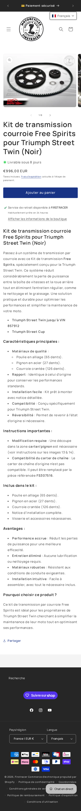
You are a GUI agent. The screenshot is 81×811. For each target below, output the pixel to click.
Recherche (17, 678)
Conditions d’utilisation (42, 801)
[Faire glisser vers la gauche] (31, 115)
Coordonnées (67, 781)
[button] (8, 29)
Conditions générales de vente (29, 788)
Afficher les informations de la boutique (37, 219)
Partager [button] (14, 641)
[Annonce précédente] (8, 6)
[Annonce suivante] (73, 6)
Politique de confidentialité (37, 781)
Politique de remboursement (26, 795)
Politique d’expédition (63, 795)
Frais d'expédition (31, 176)
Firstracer (21, 776)
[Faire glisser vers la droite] (50, 115)
